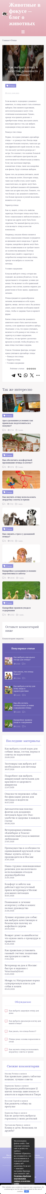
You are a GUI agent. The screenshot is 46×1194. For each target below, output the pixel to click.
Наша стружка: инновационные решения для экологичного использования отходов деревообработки (23, 870)
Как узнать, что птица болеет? (23, 672)
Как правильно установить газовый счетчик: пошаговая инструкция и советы (21, 953)
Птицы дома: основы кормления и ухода (24, 1040)
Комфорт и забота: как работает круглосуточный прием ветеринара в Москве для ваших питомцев (21, 888)
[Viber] (19, 375)
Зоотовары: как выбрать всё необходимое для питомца (20, 765)
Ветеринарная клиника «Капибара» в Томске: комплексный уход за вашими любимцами (22, 834)
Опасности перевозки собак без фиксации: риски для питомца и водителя (21, 796)
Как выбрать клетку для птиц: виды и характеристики (24, 688)
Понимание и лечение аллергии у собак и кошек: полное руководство (20, 905)
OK (26, 1191)
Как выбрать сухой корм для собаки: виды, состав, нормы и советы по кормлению (22, 751)
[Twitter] (32, 375)
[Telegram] (13, 375)
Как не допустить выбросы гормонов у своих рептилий (21, 1117)
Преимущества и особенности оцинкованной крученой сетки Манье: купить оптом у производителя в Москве (22, 852)
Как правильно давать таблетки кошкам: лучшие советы (23, 1078)
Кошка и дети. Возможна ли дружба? (21, 1129)
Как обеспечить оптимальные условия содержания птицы (24, 705)
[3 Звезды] (31, 369)
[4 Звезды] (33, 369)
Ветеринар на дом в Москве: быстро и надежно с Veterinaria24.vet (21, 968)
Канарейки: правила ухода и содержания (23, 721)
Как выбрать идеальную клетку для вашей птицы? (25, 1022)
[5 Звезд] (35, 369)
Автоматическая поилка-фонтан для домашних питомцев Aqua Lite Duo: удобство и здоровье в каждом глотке (22, 814)
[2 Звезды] (29, 369)
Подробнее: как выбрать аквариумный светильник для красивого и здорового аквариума (22, 780)
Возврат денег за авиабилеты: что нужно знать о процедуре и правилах (23, 938)
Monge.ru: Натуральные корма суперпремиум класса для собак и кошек (22, 983)
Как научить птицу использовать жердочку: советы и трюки (24, 1050)
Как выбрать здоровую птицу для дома (24, 1011)
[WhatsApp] (26, 375)
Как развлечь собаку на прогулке (18, 1105)
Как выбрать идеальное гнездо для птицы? (24, 658)
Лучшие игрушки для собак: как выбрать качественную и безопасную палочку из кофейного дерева (21, 922)
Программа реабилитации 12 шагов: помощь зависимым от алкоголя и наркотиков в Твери (23, 1091)
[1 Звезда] (27, 369)
